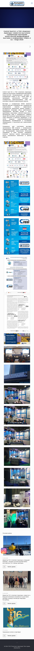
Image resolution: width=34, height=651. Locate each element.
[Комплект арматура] (17, 3)
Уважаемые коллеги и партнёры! (12, 632)
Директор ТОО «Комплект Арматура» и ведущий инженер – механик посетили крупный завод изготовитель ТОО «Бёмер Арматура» (16, 561)
